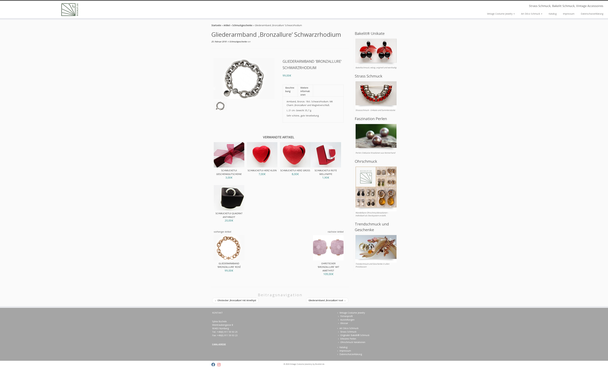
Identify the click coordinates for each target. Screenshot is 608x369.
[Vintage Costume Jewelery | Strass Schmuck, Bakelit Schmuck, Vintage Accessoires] (70, 9)
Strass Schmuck (348, 331)
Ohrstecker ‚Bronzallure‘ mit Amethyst (235, 300)
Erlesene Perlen (348, 338)
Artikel (227, 25)
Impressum (568, 13)
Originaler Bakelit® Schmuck (354, 335)
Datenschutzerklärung (592, 13)
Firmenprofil (346, 316)
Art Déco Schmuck (531, 13)
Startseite (216, 25)
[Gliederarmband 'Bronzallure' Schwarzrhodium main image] (220, 106)
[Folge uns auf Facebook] (214, 364)
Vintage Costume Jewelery (301, 364)
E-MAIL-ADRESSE (219, 344)
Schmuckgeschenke (242, 25)
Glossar (344, 323)
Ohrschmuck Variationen (352, 342)
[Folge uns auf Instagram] (220, 364)
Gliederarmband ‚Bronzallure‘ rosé (327, 300)
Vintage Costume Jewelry (500, 13)
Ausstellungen (347, 319)
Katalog (553, 13)
